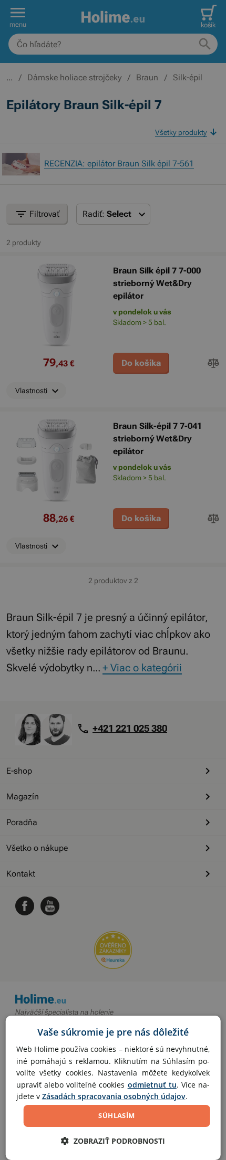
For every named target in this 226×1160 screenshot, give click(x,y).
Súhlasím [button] (116, 1115)
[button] (113, 1141)
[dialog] (113, 1088)
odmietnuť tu (152, 1085)
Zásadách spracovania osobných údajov (114, 1096)
